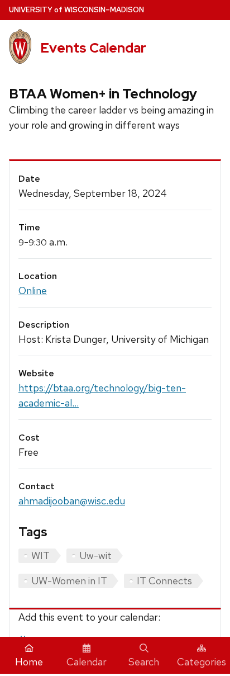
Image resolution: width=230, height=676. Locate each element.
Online (32, 290)
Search (143, 661)
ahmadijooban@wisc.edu (71, 500)
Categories (201, 661)
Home (29, 661)
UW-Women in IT (69, 580)
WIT (40, 555)
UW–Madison (76, 10)
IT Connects (164, 580)
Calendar (86, 661)
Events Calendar (93, 47)
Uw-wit (95, 555)
